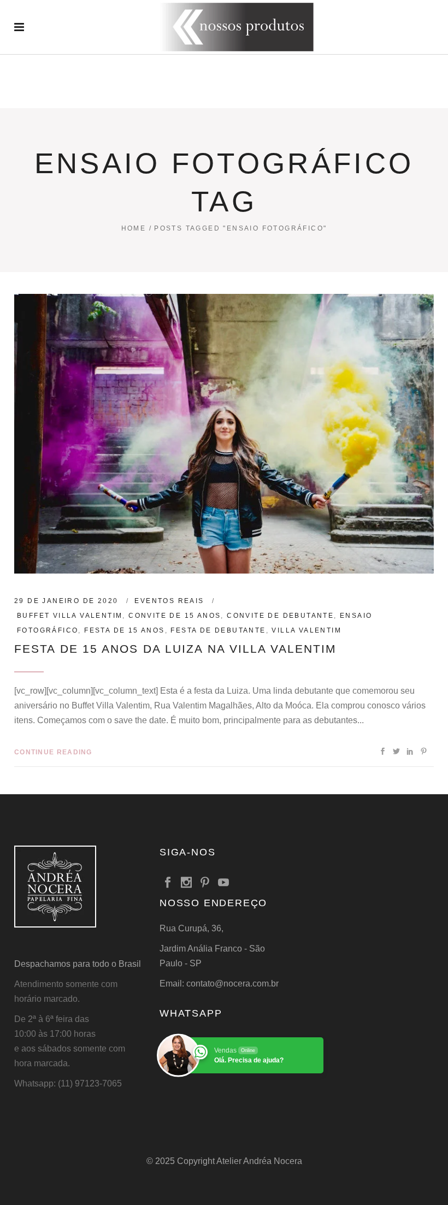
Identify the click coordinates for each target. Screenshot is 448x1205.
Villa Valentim (306, 630)
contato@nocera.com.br (232, 983)
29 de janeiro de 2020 (66, 601)
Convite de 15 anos (174, 615)
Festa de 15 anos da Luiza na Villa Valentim (175, 648)
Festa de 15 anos (124, 630)
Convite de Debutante (280, 615)
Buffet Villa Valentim (69, 615)
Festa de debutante (218, 630)
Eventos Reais (169, 601)
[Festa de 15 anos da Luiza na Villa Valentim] (224, 434)
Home (133, 228)
